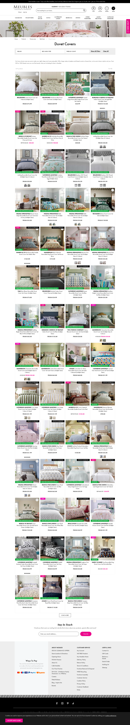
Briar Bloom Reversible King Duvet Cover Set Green (27, 302)
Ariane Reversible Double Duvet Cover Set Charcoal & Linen (27, 138)
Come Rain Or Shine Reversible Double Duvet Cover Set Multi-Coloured (80, 374)
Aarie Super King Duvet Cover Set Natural (27, 109)
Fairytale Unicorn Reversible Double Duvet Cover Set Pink (103, 535)
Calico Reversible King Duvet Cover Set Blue (52, 341)
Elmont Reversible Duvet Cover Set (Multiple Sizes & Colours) (103, 448)
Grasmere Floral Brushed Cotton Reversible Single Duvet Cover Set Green (30, 604)
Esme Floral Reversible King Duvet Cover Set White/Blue (52, 535)
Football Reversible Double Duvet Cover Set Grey (52, 573)
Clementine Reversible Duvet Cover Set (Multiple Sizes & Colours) (102, 332)
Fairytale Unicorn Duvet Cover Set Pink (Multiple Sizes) (102, 525)
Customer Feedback (82, 687)
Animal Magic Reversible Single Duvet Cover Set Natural (77, 99)
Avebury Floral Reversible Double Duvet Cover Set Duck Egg (53, 183)
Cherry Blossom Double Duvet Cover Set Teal (77, 335)
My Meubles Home (82, 657)
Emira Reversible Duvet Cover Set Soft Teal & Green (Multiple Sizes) (27, 525)
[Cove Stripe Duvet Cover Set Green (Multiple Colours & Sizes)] (25, 417)
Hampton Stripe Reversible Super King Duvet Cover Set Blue (78, 612)
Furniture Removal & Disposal (85, 669)
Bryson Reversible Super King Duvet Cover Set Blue (77, 302)
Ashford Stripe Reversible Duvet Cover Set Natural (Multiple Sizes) (78, 138)
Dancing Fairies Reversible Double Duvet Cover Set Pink (27, 457)
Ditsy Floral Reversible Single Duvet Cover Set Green (52, 449)
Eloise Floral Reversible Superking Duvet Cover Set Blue (52, 496)
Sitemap (104, 667)
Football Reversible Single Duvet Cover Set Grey (52, 570)
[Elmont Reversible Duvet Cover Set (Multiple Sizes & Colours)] (101, 456)
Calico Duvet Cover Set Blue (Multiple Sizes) (52, 332)
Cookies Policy (81, 681)
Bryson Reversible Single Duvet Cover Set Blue (77, 294)
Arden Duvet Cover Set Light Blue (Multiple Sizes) (102, 99)
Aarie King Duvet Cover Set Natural (27, 106)
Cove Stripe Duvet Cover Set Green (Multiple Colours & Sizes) (27, 409)
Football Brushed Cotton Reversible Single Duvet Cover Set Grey (29, 570)
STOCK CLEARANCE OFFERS (60, 651)
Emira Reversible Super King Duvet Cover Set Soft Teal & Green (29, 535)
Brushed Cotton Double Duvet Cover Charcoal (52, 297)
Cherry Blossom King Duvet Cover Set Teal (77, 338)
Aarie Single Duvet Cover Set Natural (27, 100)
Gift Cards (105, 653)
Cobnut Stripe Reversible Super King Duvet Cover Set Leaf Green (54, 380)
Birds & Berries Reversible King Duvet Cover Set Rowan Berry (52, 254)
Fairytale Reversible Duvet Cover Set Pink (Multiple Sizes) (78, 524)
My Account (80, 651)
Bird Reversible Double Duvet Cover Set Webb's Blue (27, 253)
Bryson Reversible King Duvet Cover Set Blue (77, 299)
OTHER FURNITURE (87, 17)
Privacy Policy (81, 684)
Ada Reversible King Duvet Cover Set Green (52, 109)
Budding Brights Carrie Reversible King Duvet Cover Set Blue (103, 297)
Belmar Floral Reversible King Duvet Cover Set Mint (102, 225)
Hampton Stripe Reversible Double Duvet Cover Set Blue (77, 609)
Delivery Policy (81, 660)
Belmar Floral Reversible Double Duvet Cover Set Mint (102, 222)
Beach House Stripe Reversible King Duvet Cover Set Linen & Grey (29, 222)
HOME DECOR (40, 17)
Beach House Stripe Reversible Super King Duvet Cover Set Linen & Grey (30, 225)
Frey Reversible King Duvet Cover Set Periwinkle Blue (103, 563)
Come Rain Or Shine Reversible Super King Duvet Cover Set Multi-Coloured (81, 380)
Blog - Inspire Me (57, 683)
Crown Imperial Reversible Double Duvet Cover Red (77, 408)
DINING (78, 18)
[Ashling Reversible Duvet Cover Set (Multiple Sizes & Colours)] (101, 146)
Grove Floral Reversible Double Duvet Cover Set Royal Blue (53, 609)
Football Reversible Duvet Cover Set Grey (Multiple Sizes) (52, 564)
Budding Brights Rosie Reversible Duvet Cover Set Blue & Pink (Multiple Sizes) (27, 332)
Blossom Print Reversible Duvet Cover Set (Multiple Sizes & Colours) (77, 254)
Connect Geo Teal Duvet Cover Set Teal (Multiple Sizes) (103, 370)
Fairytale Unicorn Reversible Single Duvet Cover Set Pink (102, 532)
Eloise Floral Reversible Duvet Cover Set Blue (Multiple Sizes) (52, 486)
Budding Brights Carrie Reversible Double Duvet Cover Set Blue (104, 294)
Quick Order (106, 661)
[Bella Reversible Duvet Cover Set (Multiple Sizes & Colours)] (50, 224)
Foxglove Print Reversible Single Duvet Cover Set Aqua (77, 565)
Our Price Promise (57, 669)
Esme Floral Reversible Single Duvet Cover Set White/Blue (53, 529)
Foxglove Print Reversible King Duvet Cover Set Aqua (77, 570)
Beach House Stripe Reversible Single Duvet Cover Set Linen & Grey (29, 216)
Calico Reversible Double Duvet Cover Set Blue (52, 338)
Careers (54, 676)
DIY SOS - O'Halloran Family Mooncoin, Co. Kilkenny (60, 672)
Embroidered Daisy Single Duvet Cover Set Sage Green (78, 486)
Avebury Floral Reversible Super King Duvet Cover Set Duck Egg (54, 186)
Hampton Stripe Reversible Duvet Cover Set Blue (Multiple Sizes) (77, 603)
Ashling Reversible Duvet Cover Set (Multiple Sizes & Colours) (102, 137)
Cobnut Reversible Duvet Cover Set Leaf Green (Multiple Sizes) (52, 369)
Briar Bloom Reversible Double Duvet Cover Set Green (27, 299)
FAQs (78, 690)
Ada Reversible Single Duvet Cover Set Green (52, 106)
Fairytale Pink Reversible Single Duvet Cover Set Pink (77, 532)
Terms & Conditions (82, 666)
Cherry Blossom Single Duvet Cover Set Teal (77, 332)
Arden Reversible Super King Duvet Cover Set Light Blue (102, 109)
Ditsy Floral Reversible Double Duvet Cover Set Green (52, 451)
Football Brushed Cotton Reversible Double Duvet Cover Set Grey (29, 573)
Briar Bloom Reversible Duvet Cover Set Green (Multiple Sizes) (27, 292)
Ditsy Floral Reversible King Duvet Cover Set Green (52, 454)
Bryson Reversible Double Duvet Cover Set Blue (77, 297)
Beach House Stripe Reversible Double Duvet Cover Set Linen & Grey (30, 219)
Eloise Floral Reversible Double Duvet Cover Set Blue (52, 490)
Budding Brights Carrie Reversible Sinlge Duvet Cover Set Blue (104, 302)
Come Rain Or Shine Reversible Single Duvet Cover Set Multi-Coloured (80, 371)
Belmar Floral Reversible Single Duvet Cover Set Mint (103, 219)
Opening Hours (56, 657)
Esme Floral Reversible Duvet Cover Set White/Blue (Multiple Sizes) (52, 525)
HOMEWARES (30, 18)
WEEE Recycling (81, 672)
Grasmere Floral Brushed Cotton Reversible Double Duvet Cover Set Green (31, 606)
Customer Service (82, 678)
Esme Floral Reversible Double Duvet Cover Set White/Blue (53, 532)
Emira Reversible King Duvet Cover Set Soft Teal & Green (27, 532)
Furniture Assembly (82, 675)
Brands (54, 686)
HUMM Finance (56, 660)
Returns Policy (81, 663)
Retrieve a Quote (105, 657)
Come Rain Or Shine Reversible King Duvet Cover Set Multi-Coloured (80, 377)
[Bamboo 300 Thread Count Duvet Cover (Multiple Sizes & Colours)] (76, 185)
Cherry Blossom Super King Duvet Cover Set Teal (77, 341)
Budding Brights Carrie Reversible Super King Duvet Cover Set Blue (104, 299)
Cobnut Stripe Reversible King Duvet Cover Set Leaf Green (53, 377)
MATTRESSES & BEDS (58, 17)
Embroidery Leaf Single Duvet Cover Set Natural (103, 486)
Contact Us (105, 651)
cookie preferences (110, 716)
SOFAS (48, 18)
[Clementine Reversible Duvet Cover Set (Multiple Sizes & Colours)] (101, 340)
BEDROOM (69, 18)
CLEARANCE (18, 18)
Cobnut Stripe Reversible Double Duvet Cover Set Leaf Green (53, 374)
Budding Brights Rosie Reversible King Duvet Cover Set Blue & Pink (29, 341)
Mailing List (105, 664)
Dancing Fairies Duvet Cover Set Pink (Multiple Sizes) (27, 448)
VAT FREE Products (82, 653)
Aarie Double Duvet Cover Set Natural (27, 103)
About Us (54, 663)
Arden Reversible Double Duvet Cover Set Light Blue (102, 106)
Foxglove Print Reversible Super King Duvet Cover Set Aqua (78, 573)
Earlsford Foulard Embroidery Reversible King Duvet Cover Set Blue (77, 447)
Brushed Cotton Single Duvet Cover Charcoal (52, 294)
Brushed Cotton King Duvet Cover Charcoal (52, 299)
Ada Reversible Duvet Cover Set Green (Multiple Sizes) (52, 98)
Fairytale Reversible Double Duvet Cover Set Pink (77, 535)
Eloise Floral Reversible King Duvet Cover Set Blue (52, 493)
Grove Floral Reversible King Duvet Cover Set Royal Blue (52, 612)
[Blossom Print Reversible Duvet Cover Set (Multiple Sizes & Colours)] (76, 262)
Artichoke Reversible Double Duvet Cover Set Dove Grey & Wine (52, 138)
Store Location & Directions (60, 653)
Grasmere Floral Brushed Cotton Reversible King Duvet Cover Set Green (30, 609)
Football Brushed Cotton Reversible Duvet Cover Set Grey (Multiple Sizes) (27, 564)
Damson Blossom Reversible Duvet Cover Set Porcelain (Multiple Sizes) (103, 409)
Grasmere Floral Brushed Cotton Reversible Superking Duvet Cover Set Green (31, 612)
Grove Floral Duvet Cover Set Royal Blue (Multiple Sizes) (52, 602)
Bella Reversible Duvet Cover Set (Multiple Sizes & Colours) (52, 215)
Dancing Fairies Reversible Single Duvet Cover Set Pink (27, 454)
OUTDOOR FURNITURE (110, 17)
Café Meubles (56, 666)
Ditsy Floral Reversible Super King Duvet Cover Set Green (52, 457)
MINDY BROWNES (98, 17)
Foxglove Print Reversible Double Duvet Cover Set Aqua (77, 568)
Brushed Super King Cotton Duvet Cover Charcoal (52, 302)
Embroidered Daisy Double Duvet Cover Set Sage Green (78, 494)
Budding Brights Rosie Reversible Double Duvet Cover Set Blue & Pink (30, 338)
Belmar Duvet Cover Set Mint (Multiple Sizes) (103, 215)
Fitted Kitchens (56, 680)
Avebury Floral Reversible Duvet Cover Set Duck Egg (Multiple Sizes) (52, 177)
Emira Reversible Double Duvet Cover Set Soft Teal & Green (28, 529)
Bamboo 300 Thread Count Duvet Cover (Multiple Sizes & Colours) (78, 177)
